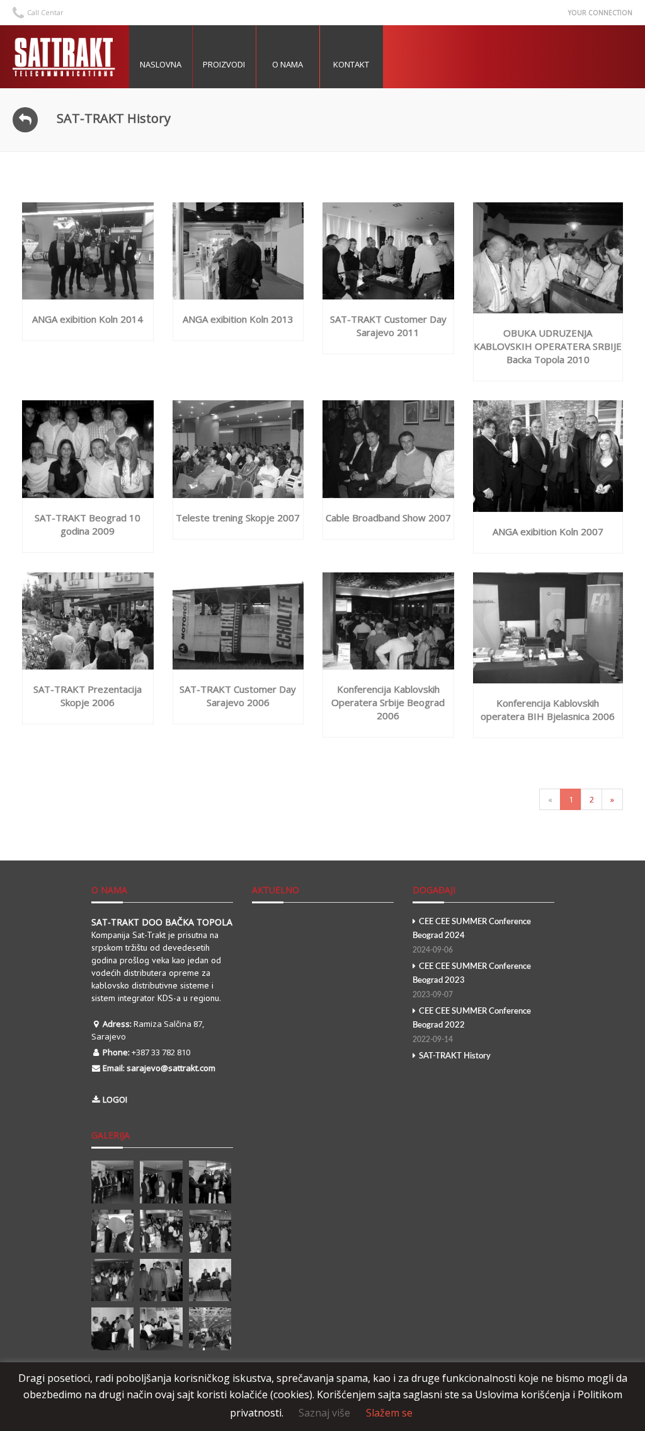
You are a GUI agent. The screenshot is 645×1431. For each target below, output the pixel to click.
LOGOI (115, 1099)
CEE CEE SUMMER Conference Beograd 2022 (472, 1025)
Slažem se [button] (389, 1413)
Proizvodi (224, 64)
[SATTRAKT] (66, 56)
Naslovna (160, 64)
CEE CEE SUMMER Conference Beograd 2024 (472, 936)
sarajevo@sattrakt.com (171, 1068)
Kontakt (351, 64)
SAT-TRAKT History (455, 1056)
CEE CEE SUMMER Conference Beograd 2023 (472, 981)
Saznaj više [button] (324, 1413)
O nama (287, 64)
